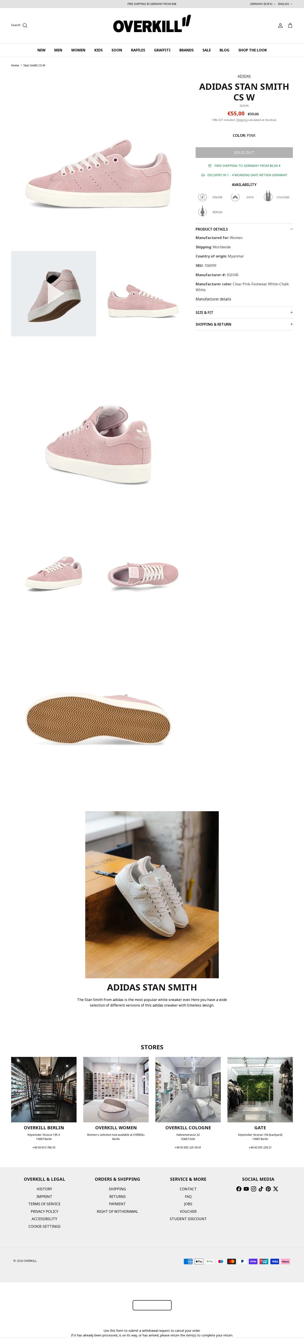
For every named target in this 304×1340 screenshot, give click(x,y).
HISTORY (44, 1189)
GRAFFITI (162, 50)
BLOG (224, 50)
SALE (207, 50)
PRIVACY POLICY (44, 1211)
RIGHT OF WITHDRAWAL (117, 1211)
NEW (41, 50)
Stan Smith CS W (34, 65)
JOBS (188, 1203)
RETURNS (117, 1196)
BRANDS (186, 50)
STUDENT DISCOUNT (188, 1218)
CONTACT (188, 1189)
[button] (53, 293)
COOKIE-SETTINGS (44, 1226)
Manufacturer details (213, 298)
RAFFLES (138, 50)
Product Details (212, 229)
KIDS (98, 50)
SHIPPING (117, 1189)
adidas (244, 76)
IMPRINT (44, 1196)
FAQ (188, 1196)
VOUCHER (188, 1211)
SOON (116, 50)
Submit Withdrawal (152, 1305)
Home (15, 65)
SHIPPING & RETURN (213, 324)
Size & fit (204, 312)
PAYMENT (117, 1203)
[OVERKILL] (152, 25)
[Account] (279, 25)
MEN (58, 50)
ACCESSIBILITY (44, 1218)
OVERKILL (30, 1261)
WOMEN (78, 50)
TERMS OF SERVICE (44, 1203)
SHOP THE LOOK (252, 50)
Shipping (241, 120)
